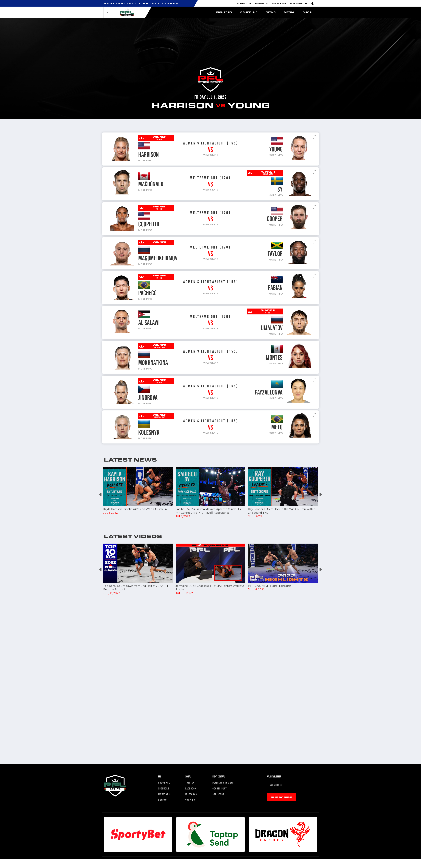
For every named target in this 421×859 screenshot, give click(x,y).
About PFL (164, 782)
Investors (164, 794)
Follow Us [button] (261, 3)
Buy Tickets (279, 3)
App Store (218, 794)
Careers (163, 800)
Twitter (189, 782)
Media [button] (289, 12)
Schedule (249, 12)
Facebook (190, 788)
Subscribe (281, 797)
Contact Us (244, 3)
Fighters (224, 12)
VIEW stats (210, 155)
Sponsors (163, 788)
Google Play (219, 788)
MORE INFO (145, 160)
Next (320, 494)
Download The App (223, 782)
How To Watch (298, 3)
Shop (307, 12)
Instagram (191, 794)
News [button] (271, 12)
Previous (101, 494)
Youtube (190, 800)
